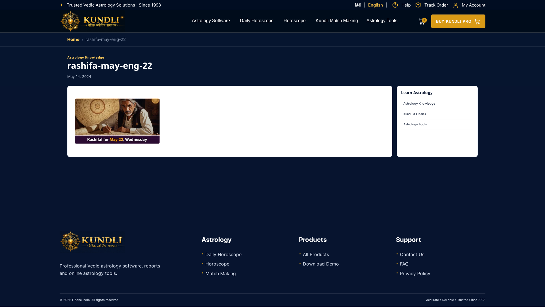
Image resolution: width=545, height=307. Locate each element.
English (375, 5)
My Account (473, 5)
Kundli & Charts (414, 114)
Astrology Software (211, 21)
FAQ (404, 264)
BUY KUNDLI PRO (453, 21)
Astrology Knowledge (419, 103)
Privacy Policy (415, 273)
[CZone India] (102, 21)
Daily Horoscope (257, 21)
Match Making (221, 273)
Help (406, 5)
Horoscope (295, 21)
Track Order (436, 5)
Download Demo (321, 264)
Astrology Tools (381, 21)
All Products (316, 254)
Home (73, 39)
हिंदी (358, 5)
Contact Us (412, 254)
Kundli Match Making (337, 21)
